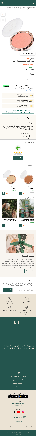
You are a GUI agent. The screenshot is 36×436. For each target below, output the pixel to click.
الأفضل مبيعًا (18, 373)
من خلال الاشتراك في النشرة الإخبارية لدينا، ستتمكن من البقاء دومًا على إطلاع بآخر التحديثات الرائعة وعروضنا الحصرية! (18, 284)
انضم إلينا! (30, 281)
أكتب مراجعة (18, 157)
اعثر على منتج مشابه (28, 53)
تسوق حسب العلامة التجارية (18, 376)
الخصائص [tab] (19, 118)
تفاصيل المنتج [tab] (28, 118)
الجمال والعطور (18, 380)
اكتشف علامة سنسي (27, 64)
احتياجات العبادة (18, 383)
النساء (18, 386)
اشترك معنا (8, 290)
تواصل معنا (29, 271)
